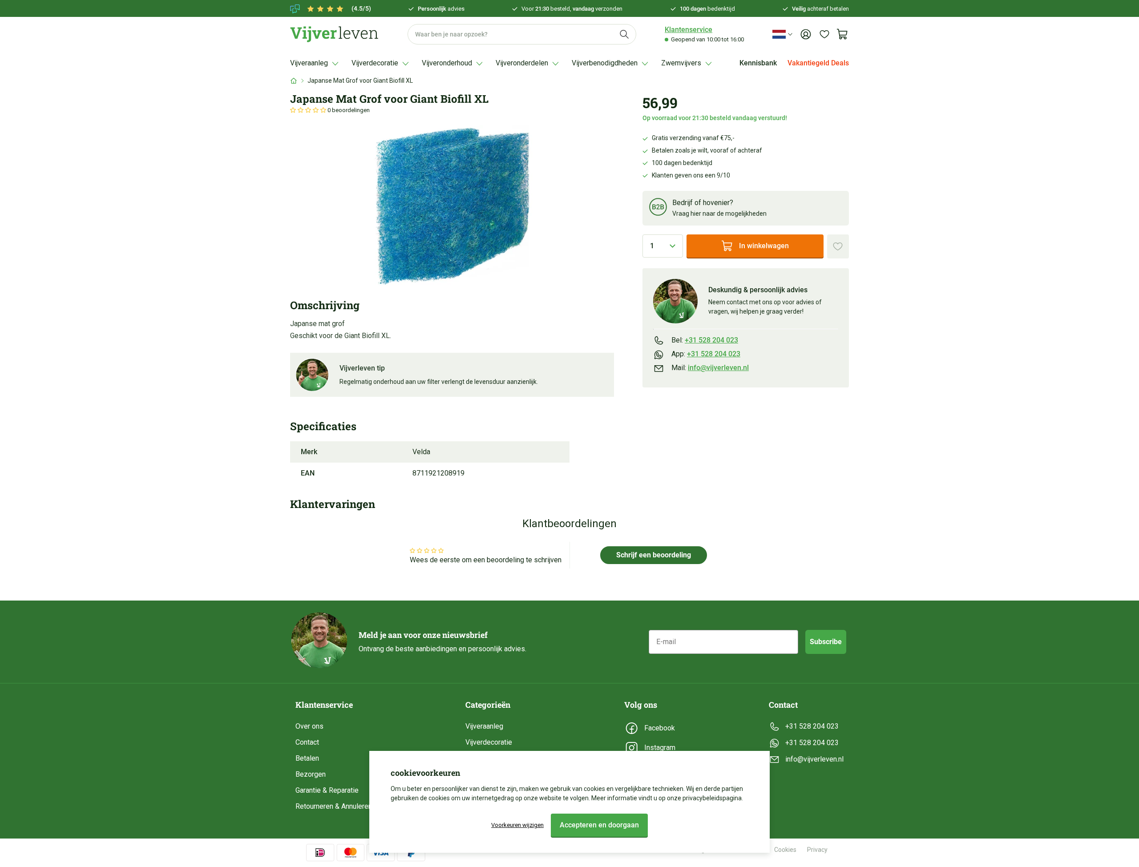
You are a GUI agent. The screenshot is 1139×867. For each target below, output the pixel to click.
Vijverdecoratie (488, 742)
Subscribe (826, 641)
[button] (308, 110)
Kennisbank (758, 63)
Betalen (307, 758)
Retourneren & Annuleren (333, 806)
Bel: (704, 340)
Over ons (309, 726)
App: (705, 354)
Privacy (817, 849)
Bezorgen (310, 774)
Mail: (710, 368)
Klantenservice (688, 29)
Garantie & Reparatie (327, 790)
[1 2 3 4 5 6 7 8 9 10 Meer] (662, 246)
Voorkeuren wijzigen (517, 825)
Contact (307, 742)
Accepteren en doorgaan (599, 825)
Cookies (785, 849)
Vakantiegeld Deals (818, 63)
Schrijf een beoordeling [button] (653, 555)
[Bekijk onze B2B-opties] (658, 208)
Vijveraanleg (484, 726)
